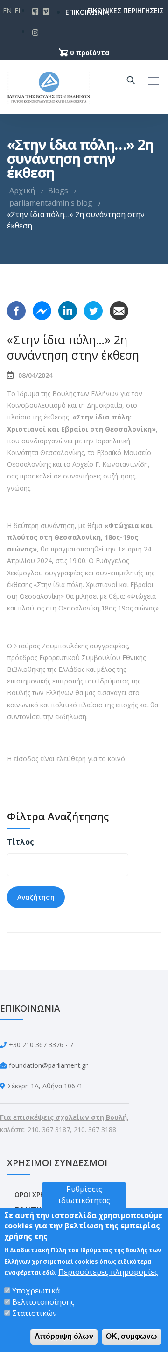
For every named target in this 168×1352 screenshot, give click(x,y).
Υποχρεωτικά (36, 1291)
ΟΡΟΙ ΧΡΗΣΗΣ (36, 1194)
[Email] (119, 310)
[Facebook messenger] (42, 310)
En (7, 10)
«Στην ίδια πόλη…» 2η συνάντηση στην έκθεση (73, 347)
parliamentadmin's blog (50, 202)
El (18, 10)
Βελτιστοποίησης (43, 1302)
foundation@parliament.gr (48, 1065)
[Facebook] (16, 310)
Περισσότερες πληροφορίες (108, 1272)
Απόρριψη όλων (64, 1336)
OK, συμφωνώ (131, 1336)
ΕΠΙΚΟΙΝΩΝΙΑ (72, 11)
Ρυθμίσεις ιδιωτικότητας (84, 1194)
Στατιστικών (34, 1313)
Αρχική (22, 190)
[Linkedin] (67, 310)
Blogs (58, 190)
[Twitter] (93, 310)
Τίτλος (20, 842)
